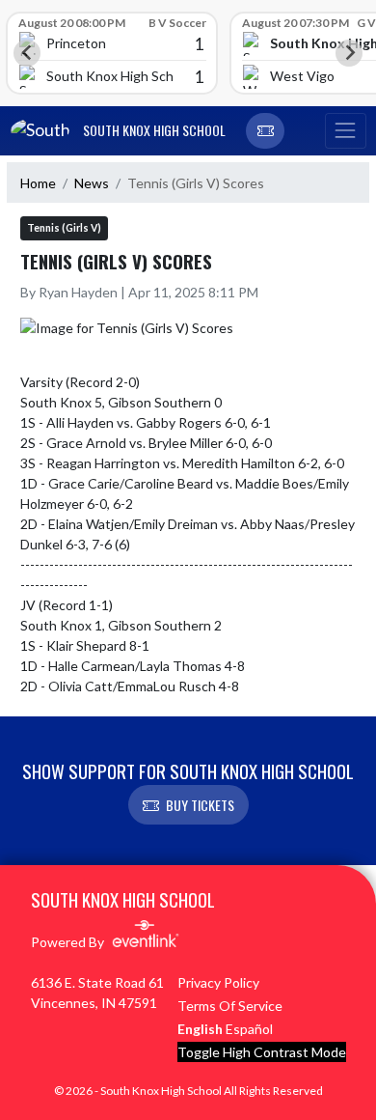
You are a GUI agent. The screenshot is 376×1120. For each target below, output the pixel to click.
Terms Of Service (229, 1005)
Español (249, 1029)
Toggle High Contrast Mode (261, 1052)
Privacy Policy (218, 982)
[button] (265, 131)
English (200, 1029)
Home (38, 183)
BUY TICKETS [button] (200, 805)
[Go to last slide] (26, 53)
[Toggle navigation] (345, 131)
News (91, 183)
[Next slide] (349, 53)
